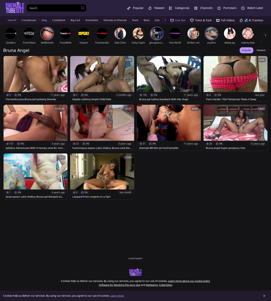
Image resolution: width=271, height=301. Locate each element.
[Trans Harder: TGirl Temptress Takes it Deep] (235, 79)
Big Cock (75, 20)
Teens (135, 20)
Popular (246, 50)
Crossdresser (28, 20)
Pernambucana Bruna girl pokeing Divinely (31, 99)
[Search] (82, 8)
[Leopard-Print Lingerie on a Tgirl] (102, 176)
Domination (91, 20)
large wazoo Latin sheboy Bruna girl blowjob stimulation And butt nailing (35, 196)
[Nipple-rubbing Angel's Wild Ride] (102, 79)
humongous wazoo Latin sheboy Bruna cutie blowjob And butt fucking (102, 148)
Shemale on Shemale (115, 20)
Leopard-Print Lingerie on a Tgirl (91, 196)
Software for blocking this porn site (120, 285)
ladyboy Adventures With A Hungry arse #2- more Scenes (35, 148)
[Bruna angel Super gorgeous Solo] (235, 128)
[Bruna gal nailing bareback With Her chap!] (169, 79)
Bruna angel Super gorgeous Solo (225, 148)
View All (12, 20)
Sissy (44, 20)
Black (147, 20)
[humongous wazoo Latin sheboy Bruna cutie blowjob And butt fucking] (102, 128)
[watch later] (8, 61)
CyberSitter (165, 285)
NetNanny (152, 285)
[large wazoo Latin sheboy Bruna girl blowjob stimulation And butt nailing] (35, 176)
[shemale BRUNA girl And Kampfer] (169, 128)
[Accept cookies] (264, 295)
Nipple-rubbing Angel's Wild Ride (91, 99)
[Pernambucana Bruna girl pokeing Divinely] (35, 79)
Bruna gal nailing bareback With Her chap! (163, 99)
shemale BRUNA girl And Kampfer (159, 148)
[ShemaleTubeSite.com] (15, 8)
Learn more (117, 295)
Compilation (58, 20)
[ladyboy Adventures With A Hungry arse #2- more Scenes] (35, 128)
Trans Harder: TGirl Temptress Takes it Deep (231, 99)
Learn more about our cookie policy (189, 281)
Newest (261, 50)
